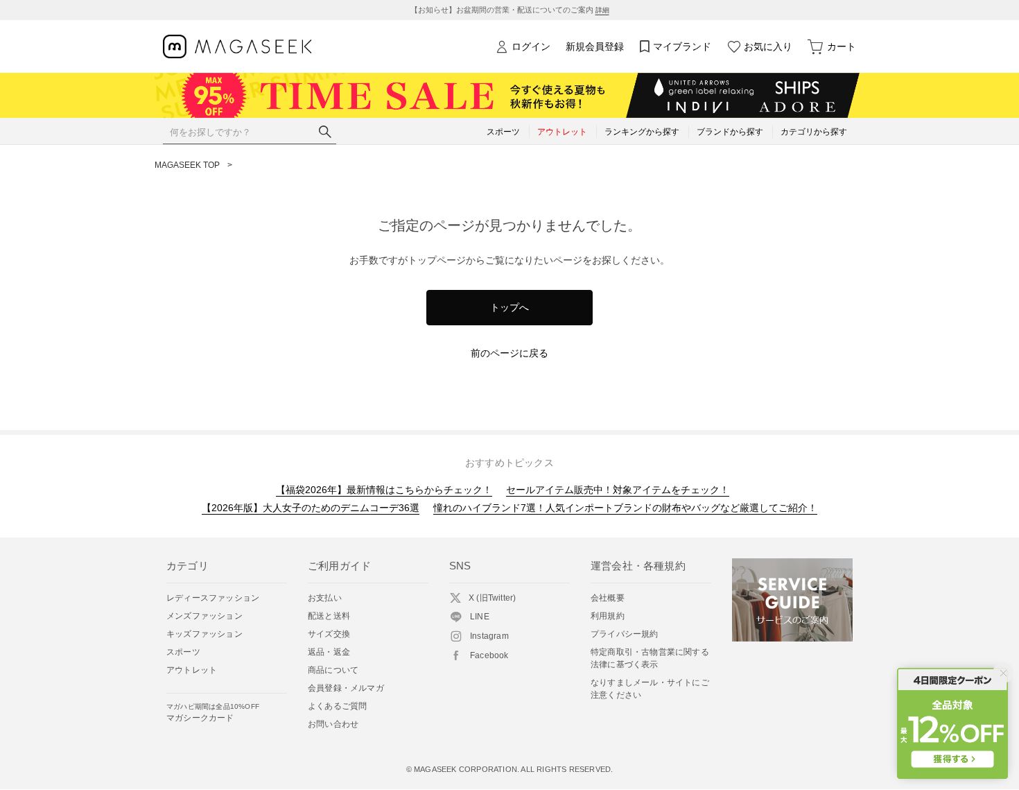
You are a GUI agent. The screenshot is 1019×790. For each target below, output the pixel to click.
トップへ (509, 307)
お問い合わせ (333, 724)
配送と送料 (329, 616)
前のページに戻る (509, 353)
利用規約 (608, 616)
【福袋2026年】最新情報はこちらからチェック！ (384, 489)
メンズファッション (204, 616)
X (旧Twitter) (492, 598)
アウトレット (191, 670)
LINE (479, 616)
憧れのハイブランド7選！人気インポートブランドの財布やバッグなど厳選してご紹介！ (625, 507)
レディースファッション (212, 598)
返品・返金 (329, 652)
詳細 (602, 10)
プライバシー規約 (625, 634)
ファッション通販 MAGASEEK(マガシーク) (237, 47)
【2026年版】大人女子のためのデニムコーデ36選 (310, 507)
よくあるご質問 (337, 706)
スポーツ (183, 652)
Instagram (489, 636)
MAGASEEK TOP (187, 165)
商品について (333, 670)
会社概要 (608, 598)
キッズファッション (204, 634)
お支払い (325, 598)
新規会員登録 (595, 46)
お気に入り (768, 46)
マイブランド (682, 46)
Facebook (489, 655)
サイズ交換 (329, 634)
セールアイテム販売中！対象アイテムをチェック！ (617, 489)
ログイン (531, 46)
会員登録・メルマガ (346, 688)
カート (841, 46)
